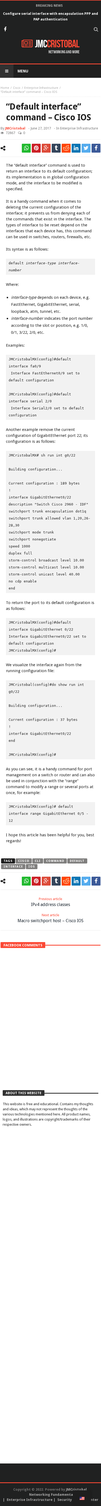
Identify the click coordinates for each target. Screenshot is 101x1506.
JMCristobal (15, 128)
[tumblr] (56, 148)
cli (38, 861)
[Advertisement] (50, 1029)
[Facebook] (5, 30)
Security (64, 1500)
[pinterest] (36, 148)
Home (5, 88)
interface (13, 866)
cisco (23, 861)
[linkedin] (76, 148)
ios (31, 866)
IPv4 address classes (50, 902)
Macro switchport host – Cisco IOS (50, 918)
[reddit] (66, 148)
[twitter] (86, 148)
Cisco (16, 88)
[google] (46, 148)
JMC (57, 44)
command (55, 861)
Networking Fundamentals (52, 1495)
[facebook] (96, 148)
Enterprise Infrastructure (41, 88)
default (77, 861)
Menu (23, 71)
